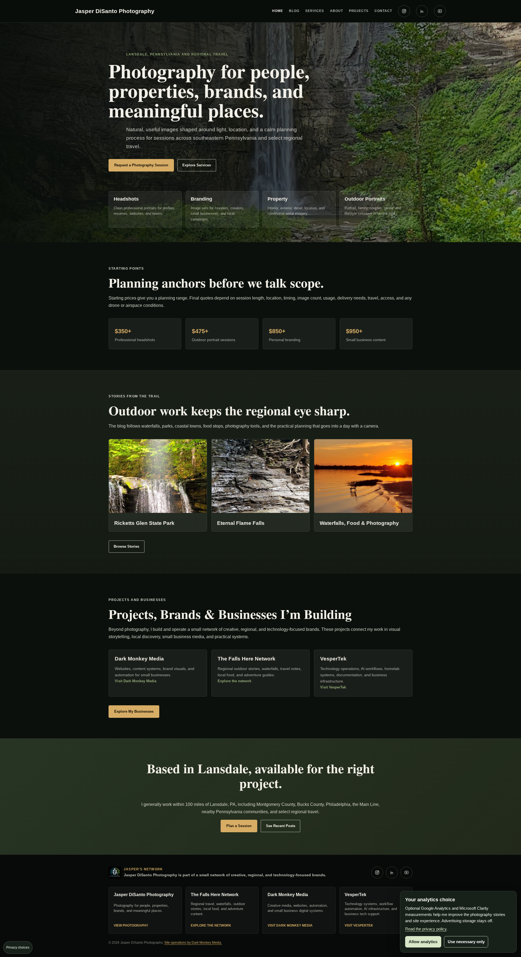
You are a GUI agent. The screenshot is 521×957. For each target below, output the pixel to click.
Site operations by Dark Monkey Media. (193, 942)
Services (314, 11)
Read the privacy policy (425, 929)
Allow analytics (423, 941)
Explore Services (196, 165)
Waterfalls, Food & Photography (359, 523)
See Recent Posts (280, 826)
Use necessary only (466, 941)
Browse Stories (126, 546)
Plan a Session (239, 826)
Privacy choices (17, 947)
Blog (294, 11)
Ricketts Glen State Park (144, 523)
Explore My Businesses (134, 711)
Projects (359, 11)
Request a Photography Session (141, 165)
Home (277, 11)
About (336, 11)
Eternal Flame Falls (241, 523)
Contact (383, 11)
